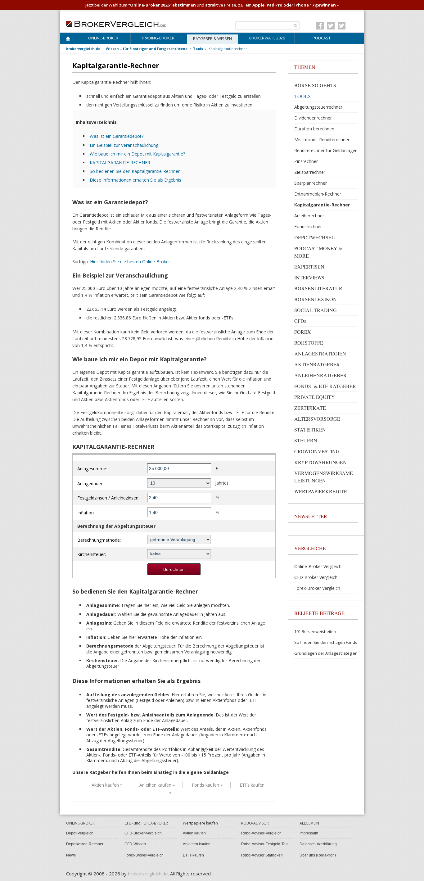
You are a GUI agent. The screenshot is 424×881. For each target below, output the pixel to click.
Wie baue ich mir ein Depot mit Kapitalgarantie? (137, 154)
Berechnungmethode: (99, 540)
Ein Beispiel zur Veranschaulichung (124, 145)
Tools (198, 48)
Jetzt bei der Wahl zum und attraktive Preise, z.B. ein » (212, 5)
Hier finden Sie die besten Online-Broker (130, 261)
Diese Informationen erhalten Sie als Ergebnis (135, 180)
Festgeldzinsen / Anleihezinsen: (108, 498)
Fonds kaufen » (207, 785)
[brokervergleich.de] (119, 23)
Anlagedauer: (90, 483)
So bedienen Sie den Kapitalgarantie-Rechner (135, 171)
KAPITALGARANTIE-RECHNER (120, 162)
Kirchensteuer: (91, 554)
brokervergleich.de (83, 48)
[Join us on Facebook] (320, 25)
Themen (304, 67)
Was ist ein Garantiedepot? (116, 136)
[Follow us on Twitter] (331, 25)
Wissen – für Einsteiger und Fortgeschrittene (146, 48)
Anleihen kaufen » (157, 785)
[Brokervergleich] (68, 39)
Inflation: (86, 513)
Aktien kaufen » (107, 785)
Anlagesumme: (92, 469)
